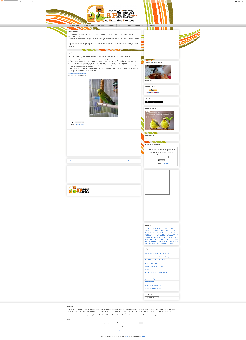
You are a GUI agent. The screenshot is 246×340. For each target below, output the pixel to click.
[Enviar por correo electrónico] (76, 122)
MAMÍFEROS (161, 237)
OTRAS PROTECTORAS (163, 239)
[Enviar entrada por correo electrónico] (72, 122)
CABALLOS (148, 230)
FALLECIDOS (161, 236)
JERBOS (153, 237)
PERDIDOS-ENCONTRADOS (136, 25)
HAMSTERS (169, 236)
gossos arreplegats (151, 279)
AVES (175, 229)
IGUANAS (147, 237)
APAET (171, 229)
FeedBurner (165, 163)
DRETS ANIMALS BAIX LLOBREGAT (156, 266)
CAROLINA (164, 230)
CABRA (156, 230)
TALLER (152, 25)
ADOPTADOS (80, 125)
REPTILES (148, 243)
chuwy (127, 336)
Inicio (105, 161)
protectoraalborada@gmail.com (77, 73)
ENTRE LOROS (150, 269)
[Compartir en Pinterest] (83, 122)
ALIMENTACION (74, 25)
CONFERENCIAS (88, 25)
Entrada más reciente (75, 161)
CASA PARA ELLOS (151, 263)
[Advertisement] (103, 143)
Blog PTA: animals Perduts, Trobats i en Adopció (160, 260)
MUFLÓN (175, 237)
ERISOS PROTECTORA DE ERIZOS (156, 272)
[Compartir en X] (79, 122)
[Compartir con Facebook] (81, 122)
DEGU (173, 234)
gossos (147, 275)
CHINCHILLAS (161, 232)
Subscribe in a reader (132, 327)
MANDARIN (169, 237)
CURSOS (101, 25)
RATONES (175, 241)
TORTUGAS (170, 243)
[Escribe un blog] (78, 122)
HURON (176, 236)
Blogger (143, 336)
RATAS (170, 241)
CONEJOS (148, 234)
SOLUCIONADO (157, 243)
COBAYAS (174, 232)
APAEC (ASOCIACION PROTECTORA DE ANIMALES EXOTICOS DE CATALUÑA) (158, 252)
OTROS (121, 25)
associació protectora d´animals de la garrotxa (159, 257)
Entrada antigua (133, 161)
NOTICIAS (111, 25)
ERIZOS (155, 236)
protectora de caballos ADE (153, 285)
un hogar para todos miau (153, 288)
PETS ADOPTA (149, 282)
